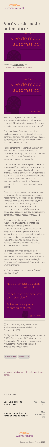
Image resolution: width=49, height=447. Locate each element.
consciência (24, 356)
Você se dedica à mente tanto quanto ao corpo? (16, 414)
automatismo (10, 356)
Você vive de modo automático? (13, 403)
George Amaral (18, 64)
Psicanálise (27, 67)
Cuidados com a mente (13, 67)
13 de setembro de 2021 (40, 414)
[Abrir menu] (43, 6)
